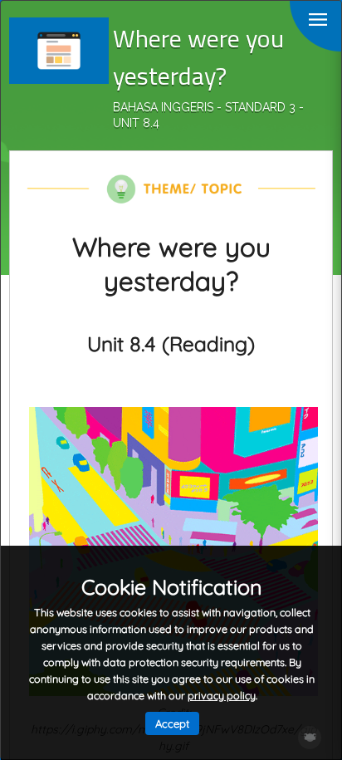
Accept (172, 723)
